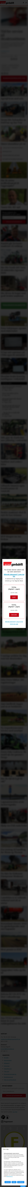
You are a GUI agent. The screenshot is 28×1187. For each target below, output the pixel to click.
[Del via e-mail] (16, 59)
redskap (4, 65)
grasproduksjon (14, 65)
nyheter (14, 67)
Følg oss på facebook (10, 1080)
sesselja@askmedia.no (7, 1049)
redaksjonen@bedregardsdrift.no (10, 1039)
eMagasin (7, 1063)
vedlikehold (6, 70)
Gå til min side (14, 624)
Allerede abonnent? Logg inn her (14, 621)
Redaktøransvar (8, 1077)
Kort (14, 597)
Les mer (15, 1112)
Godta (14, 1182)
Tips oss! (6, 1071)
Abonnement (7, 1060)
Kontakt (6, 1057)
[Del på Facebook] (11, 59)
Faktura (14, 615)
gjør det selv (6, 67)
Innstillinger (23, 1186)
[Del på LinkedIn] (14, 59)
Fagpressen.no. (9, 1176)
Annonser (7, 1066)
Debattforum (8, 1069)
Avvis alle (8, 1182)
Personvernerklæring (10, 1074)
